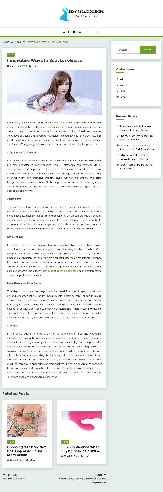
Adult (66, 32)
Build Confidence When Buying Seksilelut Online (80, 449)
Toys (97, 32)
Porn (87, 32)
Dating (77, 32)
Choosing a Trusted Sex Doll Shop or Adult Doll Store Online (26, 451)
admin (35, 66)
